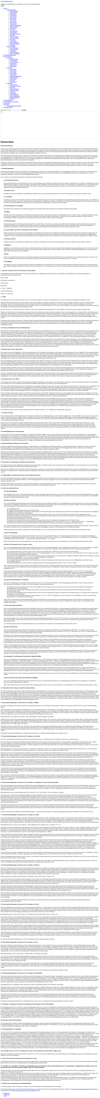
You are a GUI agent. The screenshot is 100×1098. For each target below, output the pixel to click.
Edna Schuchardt (14, 36)
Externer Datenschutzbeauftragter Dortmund (83, 1089)
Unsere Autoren (8, 56)
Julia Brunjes (13, 14)
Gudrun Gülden (14, 49)
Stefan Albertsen (14, 11)
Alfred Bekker (13, 12)
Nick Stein (12, 39)
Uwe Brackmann (14, 48)
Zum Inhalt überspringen (7, 1)
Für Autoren (7, 103)
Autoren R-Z (10, 83)
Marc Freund (13, 17)
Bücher (5, 8)
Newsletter (6, 104)
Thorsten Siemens (14, 38)
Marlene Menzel (14, 26)
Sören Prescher (13, 31)
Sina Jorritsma (13, 22)
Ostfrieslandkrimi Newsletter (14, 106)
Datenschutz (7, 1094)
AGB (5, 1096)
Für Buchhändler (8, 100)
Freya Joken (13, 21)
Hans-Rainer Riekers (15, 34)
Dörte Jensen (13, 19)
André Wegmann (14, 42)
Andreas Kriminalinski (15, 25)
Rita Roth (12, 35)
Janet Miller (13, 50)
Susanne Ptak (13, 32)
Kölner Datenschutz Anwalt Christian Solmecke (24, 1090)
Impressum (6, 1093)
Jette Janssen (13, 18)
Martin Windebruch (15, 43)
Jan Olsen (12, 29)
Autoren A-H (10, 58)
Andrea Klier (13, 24)
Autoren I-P (10, 67)
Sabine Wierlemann (15, 53)
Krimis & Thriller (11, 46)
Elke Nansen (13, 28)
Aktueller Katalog (8, 107)
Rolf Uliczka (13, 41)
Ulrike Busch (13, 15)
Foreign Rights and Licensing (11, 101)
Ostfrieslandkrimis (11, 10)
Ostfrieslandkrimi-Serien (10, 55)
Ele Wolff (12, 45)
